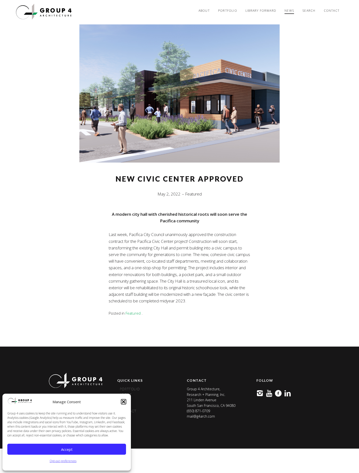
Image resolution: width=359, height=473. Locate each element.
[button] (123, 401)
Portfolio (227, 11)
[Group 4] (43, 12)
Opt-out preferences (63, 461)
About (204, 11)
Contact (331, 11)
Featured (193, 194)
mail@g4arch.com (201, 416)
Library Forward (260, 11)
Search (308, 11)
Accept (67, 449)
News (289, 11)
